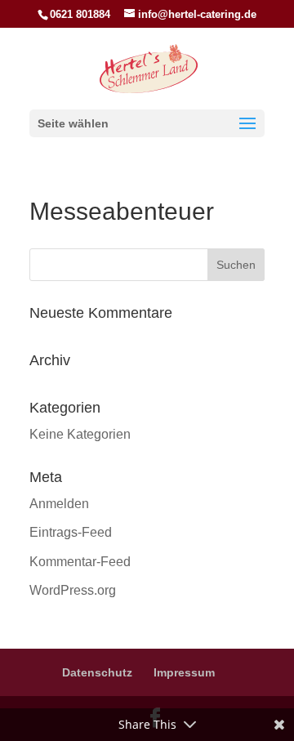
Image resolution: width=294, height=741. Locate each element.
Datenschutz (97, 672)
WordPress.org (72, 590)
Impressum (184, 672)
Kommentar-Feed (80, 562)
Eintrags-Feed (70, 532)
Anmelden (59, 504)
